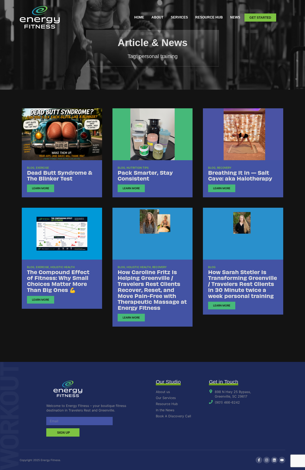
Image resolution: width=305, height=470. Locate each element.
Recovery (224, 167)
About (157, 17)
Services (179, 17)
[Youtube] (282, 460)
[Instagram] (266, 460)
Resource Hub (209, 17)
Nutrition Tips (138, 167)
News (235, 17)
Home (139, 17)
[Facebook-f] (259, 460)
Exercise (42, 167)
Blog (30, 167)
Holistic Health (62, 267)
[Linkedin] (274, 460)
